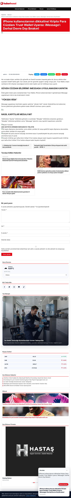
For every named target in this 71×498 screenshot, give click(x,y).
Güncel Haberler (20, 9)
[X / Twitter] (9, 287)
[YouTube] (19, 287)
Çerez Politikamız (31, 495)
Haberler (3, 14)
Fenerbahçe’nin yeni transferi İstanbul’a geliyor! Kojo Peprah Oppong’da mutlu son (26, 379)
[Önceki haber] (62, 298)
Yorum (4, 210)
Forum (41, 9)
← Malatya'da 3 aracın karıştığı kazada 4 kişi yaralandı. (16, 146)
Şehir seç (7, 271)
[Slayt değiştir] (32, 482)
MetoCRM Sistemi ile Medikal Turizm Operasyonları (17, 385)
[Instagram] (14, 287)
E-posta (4, 233)
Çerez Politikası (51, 9)
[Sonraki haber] (65, 298)
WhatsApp (51, 74)
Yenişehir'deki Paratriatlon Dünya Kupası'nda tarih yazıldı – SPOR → (50, 146)
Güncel (9, 14)
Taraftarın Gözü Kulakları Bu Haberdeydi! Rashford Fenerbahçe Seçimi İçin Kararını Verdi (27, 378)
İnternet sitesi (5, 240)
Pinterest (65, 74)
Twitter (37, 74)
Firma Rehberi (32, 9)
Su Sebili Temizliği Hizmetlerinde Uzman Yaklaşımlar (17, 381)
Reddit (58, 74)
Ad (2, 226)
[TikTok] (24, 287)
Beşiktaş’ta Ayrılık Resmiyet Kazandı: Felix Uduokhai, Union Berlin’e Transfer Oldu (25, 383)
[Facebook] (4, 287)
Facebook (43, 74)
